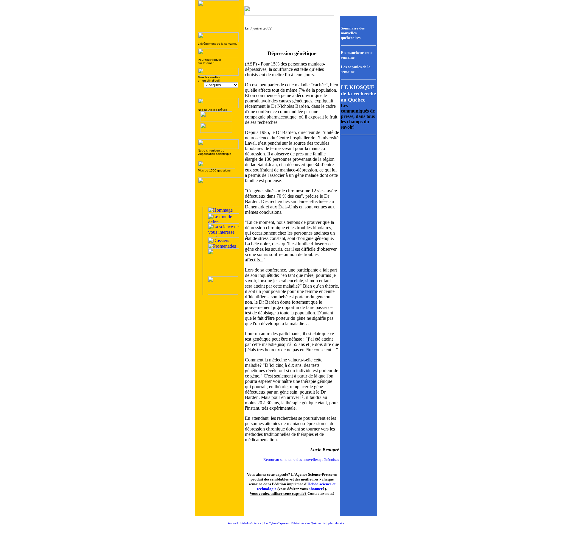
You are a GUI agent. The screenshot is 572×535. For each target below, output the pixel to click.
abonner (316, 488)
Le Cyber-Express (276, 523)
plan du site (336, 523)
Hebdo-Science (251, 523)
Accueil (233, 523)
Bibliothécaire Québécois (308, 523)
